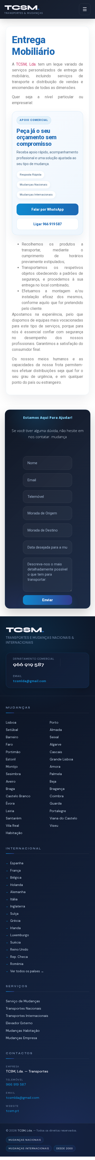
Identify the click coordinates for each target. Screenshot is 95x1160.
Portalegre (58, 811)
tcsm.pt (12, 1111)
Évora (10, 803)
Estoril (11, 759)
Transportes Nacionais (23, 1008)
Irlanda (15, 928)
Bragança (57, 789)
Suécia (15, 942)
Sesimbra (13, 774)
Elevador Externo (19, 1023)
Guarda (56, 803)
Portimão (13, 752)
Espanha (16, 863)
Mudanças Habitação (23, 1031)
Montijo (12, 767)
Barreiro (12, 737)
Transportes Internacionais (27, 1016)
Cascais (56, 752)
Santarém (13, 818)
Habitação (14, 833)
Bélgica (15, 877)
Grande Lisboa (61, 759)
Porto (54, 722)
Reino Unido (19, 949)
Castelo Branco (18, 796)
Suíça (14, 914)
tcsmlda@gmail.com (29, 681)
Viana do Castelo (63, 818)
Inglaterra (17, 906)
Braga (10, 789)
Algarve (55, 744)
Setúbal (12, 730)
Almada (56, 730)
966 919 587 (16, 1084)
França (15, 870)
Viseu (54, 826)
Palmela (56, 774)
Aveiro (11, 781)
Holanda (16, 885)
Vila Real (12, 826)
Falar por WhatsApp (47, 209)
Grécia (15, 921)
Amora (55, 767)
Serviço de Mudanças (23, 1001)
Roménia (16, 964)
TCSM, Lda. (26, 64)
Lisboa (11, 722)
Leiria (10, 811)
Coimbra (57, 796)
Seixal (54, 737)
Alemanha (18, 892)
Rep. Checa (19, 957)
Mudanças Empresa (21, 1038)
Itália (14, 899)
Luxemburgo (19, 935)
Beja (53, 781)
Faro (9, 744)
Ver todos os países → (27, 971)
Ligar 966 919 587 (47, 224)
